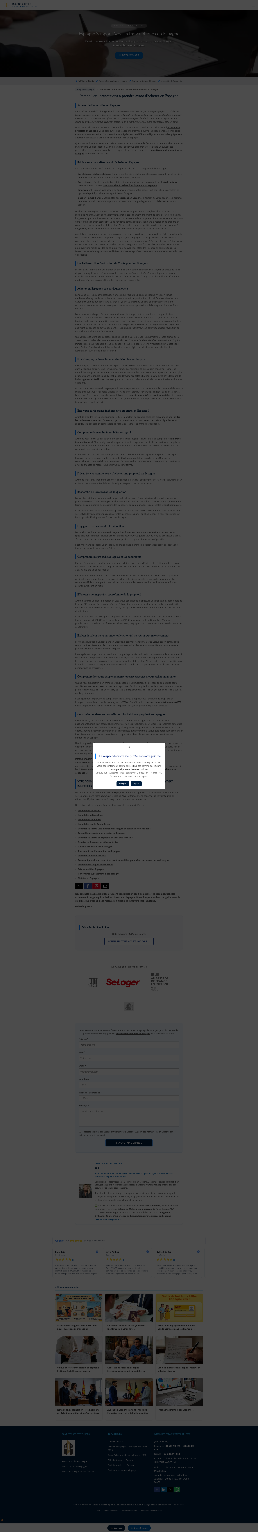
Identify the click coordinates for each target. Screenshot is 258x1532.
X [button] (129, 746)
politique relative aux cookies (132, 769)
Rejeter (136, 784)
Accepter (122, 784)
